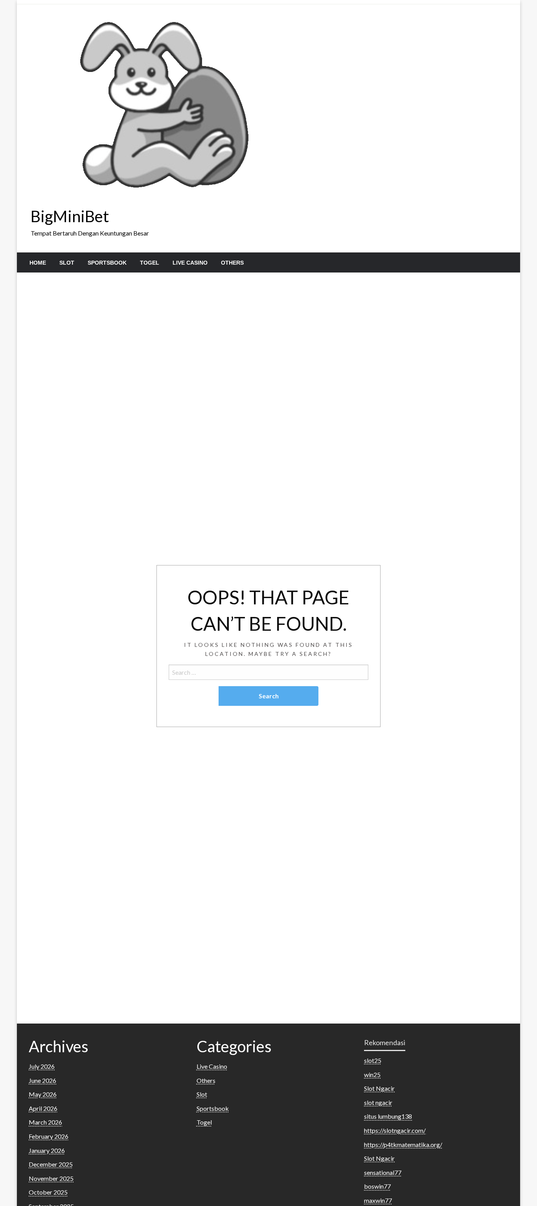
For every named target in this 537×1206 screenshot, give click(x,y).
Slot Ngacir (379, 1088)
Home (37, 263)
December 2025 (51, 1164)
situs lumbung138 (388, 1116)
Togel (149, 263)
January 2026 (47, 1150)
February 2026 (48, 1136)
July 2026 (42, 1066)
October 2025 (48, 1192)
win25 (372, 1074)
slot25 (372, 1060)
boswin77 (377, 1186)
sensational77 (382, 1172)
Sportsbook (107, 263)
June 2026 (42, 1080)
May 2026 (43, 1094)
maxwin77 (378, 1200)
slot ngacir (378, 1102)
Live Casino (190, 263)
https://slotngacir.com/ (395, 1130)
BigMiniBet (70, 216)
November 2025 (51, 1178)
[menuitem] (38, 263)
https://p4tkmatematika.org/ (403, 1144)
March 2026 (45, 1122)
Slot (66, 263)
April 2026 (43, 1108)
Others (232, 263)
